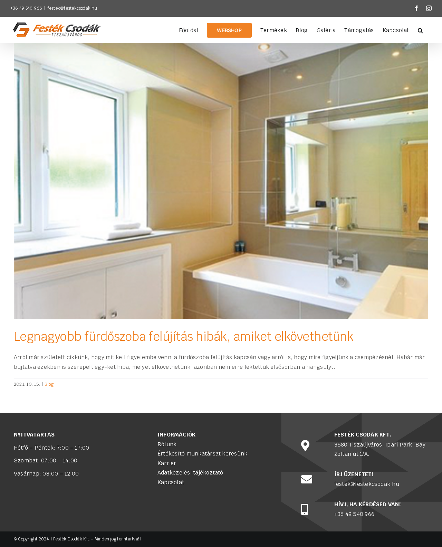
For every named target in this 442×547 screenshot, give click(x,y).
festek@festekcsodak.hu (72, 8)
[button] (420, 29)
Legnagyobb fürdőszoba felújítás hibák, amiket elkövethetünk (183, 336)
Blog (49, 384)
